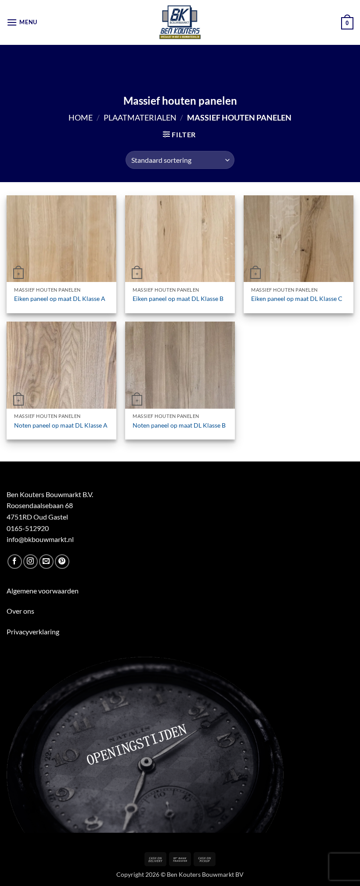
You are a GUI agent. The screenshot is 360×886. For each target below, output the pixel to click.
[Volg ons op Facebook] (14, 561)
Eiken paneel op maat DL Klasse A (59, 298)
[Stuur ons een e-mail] (46, 561)
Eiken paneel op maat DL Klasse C (296, 298)
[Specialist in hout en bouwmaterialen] (180, 22)
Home (80, 117)
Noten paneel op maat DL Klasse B (179, 425)
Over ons (20, 611)
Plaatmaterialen (140, 117)
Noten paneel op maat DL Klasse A (61, 425)
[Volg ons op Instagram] (30, 561)
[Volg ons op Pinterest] (62, 561)
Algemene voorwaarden (43, 590)
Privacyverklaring (33, 631)
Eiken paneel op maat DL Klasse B (178, 298)
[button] (22, 22)
